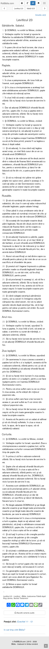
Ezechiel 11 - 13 (24, 621)
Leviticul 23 (18, 8)
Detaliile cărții (40, 15)
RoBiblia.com (7, 3)
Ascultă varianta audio (25, 612)
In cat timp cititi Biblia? (14, 629)
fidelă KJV (31, 8)
